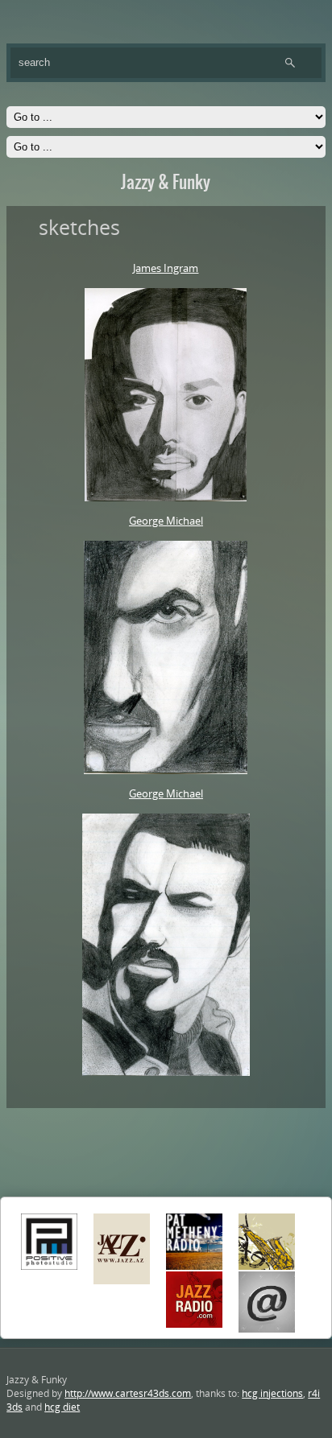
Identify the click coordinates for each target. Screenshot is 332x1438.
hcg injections (272, 1393)
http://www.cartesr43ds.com (127, 1393)
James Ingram (165, 268)
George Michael (166, 520)
